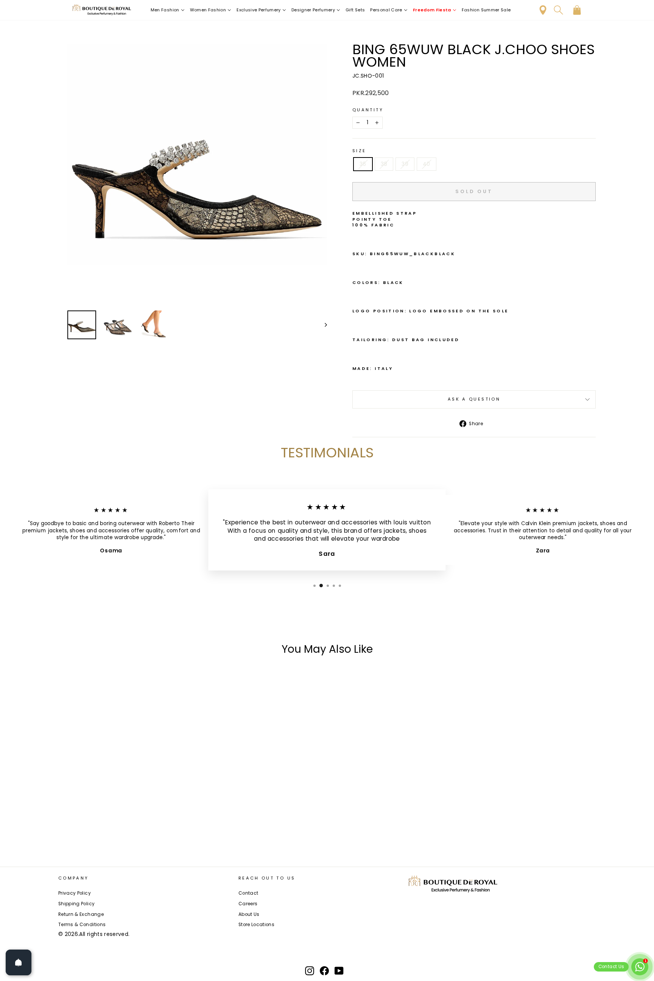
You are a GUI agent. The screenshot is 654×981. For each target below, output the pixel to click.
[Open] (18, 962)
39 (405, 164)
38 (384, 164)
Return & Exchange (81, 914)
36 (363, 164)
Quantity (367, 110)
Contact (248, 893)
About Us (249, 914)
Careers (247, 904)
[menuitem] (167, 10)
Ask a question (474, 399)
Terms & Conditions (82, 925)
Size (359, 151)
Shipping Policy (76, 904)
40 (426, 164)
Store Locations (256, 925)
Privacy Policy (74, 893)
